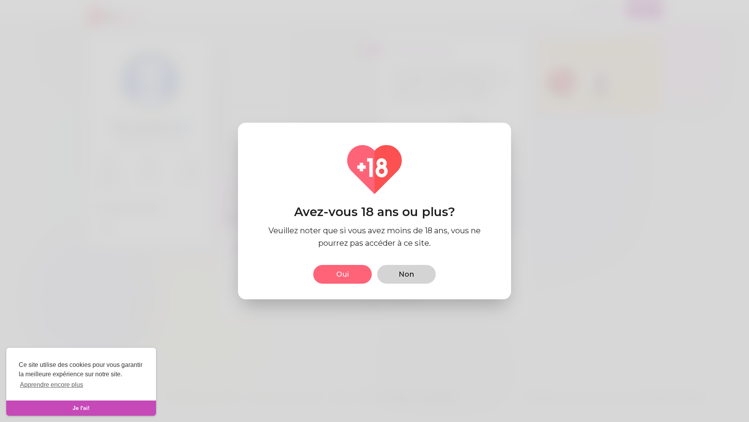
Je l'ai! (81, 408)
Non (406, 274)
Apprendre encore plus (51, 384)
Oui (342, 274)
